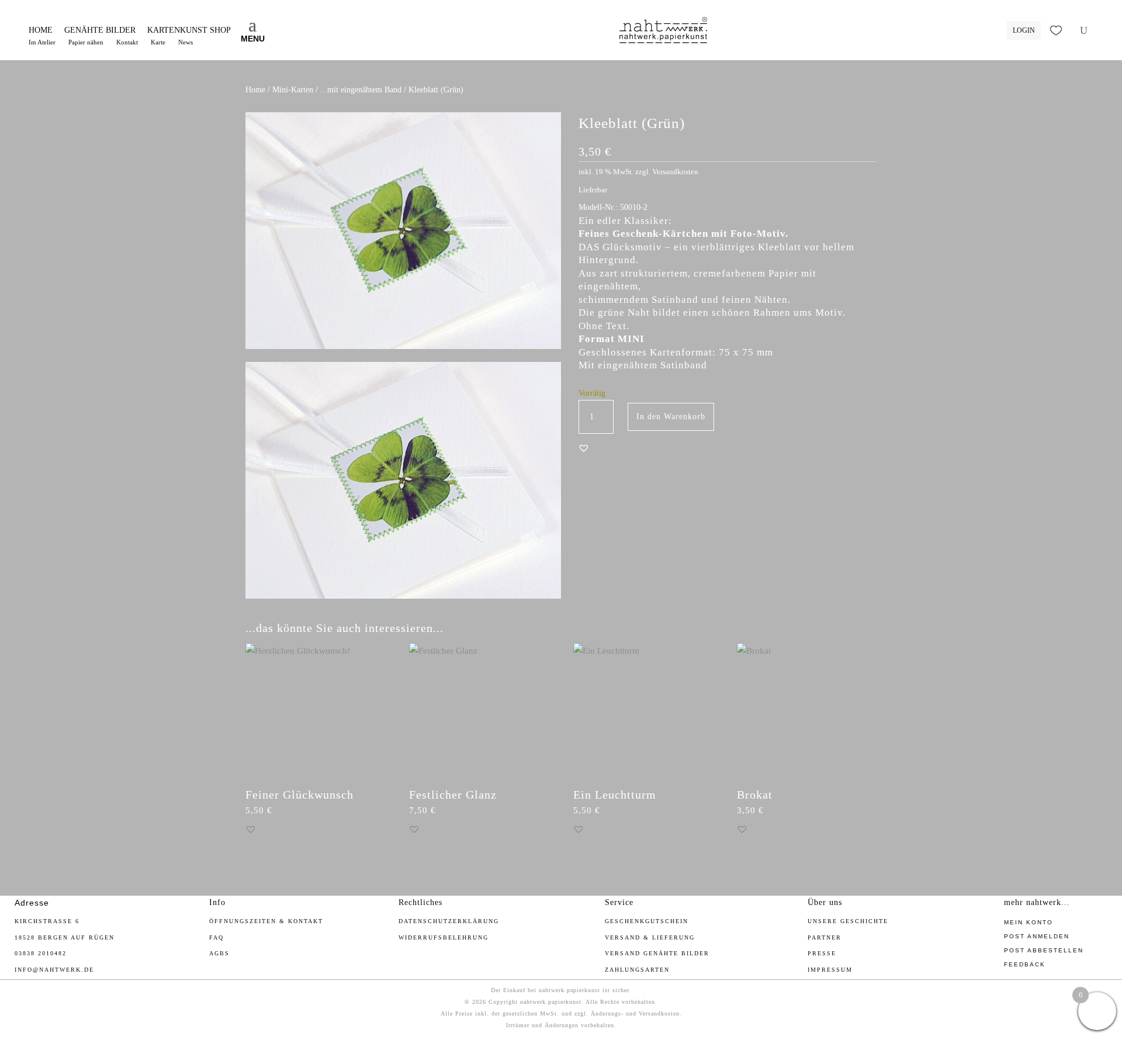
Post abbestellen (1043, 950)
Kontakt (127, 42)
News (185, 42)
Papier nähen (85, 42)
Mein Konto (1028, 922)
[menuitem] (40, 30)
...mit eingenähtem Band (360, 89)
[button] (584, 448)
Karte (158, 42)
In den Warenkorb (670, 416)
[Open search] (1083, 30)
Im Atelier (42, 42)
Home (255, 89)
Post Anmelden (1036, 936)
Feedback (1024, 964)
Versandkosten (675, 172)
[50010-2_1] (403, 595)
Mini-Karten (292, 89)
